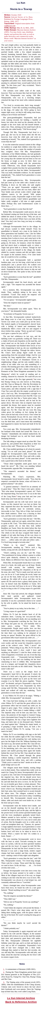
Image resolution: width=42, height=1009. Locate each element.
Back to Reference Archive (21, 1001)
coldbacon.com (9, 26)
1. (4, 969)
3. (4, 982)
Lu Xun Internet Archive (21, 998)
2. (4, 972)
